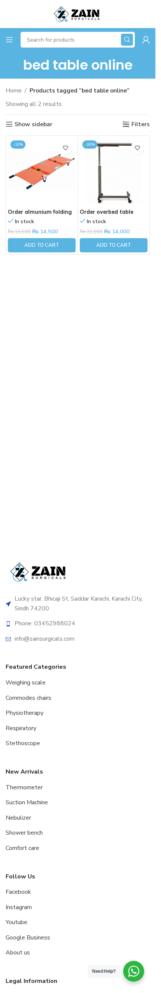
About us (18, 952)
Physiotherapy (24, 713)
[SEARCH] (127, 40)
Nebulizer (18, 818)
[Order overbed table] (114, 172)
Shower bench (24, 833)
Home (14, 90)
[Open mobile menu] (9, 39)
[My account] (146, 39)
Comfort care (22, 848)
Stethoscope (23, 743)
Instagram (19, 907)
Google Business (28, 937)
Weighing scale (26, 682)
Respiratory (21, 728)
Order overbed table (106, 212)
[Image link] (39, 571)
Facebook (18, 892)
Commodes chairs (28, 698)
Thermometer (24, 787)
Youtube (16, 922)
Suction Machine (27, 802)
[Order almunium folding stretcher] (42, 172)
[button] (42, 245)
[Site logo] (77, 13)
